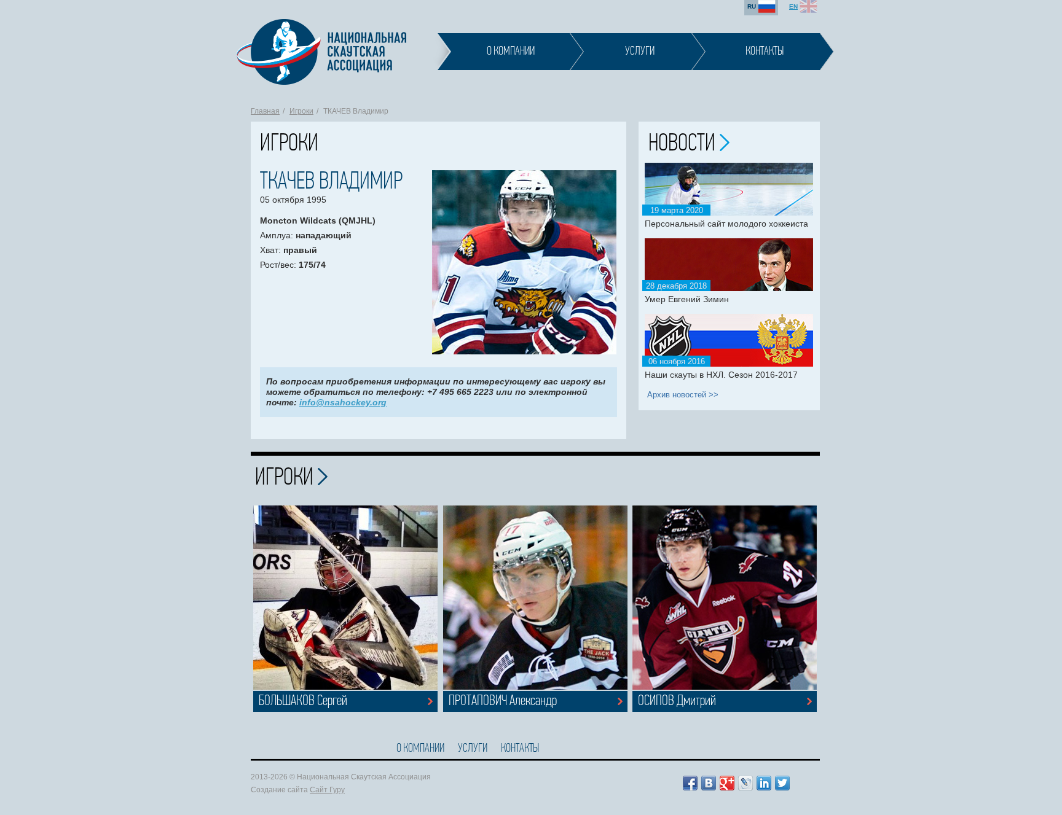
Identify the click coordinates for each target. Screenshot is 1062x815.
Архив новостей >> (682, 395)
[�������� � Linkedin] (764, 783)
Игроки (301, 111)
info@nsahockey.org (343, 402)
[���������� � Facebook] (690, 783)
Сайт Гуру (327, 790)
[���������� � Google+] (727, 783)
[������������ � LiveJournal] (745, 783)
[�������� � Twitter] (782, 783)
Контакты (520, 749)
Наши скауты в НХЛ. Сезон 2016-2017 (721, 375)
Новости (684, 144)
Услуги (472, 749)
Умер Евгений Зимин (687, 299)
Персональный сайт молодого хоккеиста (726, 223)
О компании (420, 749)
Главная (265, 111)
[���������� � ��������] (708, 783)
